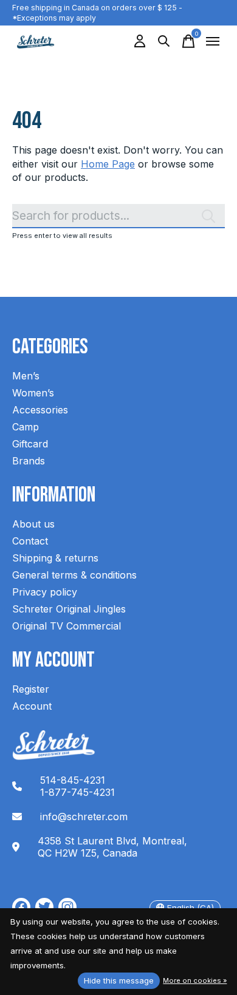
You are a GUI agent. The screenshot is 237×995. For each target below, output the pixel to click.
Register (30, 689)
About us (33, 524)
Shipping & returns (55, 558)
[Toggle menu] (213, 41)
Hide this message (119, 980)
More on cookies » (195, 980)
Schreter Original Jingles (69, 609)
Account (32, 706)
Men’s (26, 376)
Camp (25, 427)
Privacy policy (44, 592)
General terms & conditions (74, 575)
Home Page (108, 164)
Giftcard (30, 444)
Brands (28, 461)
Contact (30, 541)
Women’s (33, 393)
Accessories (40, 410)
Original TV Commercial (66, 626)
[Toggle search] (164, 41)
